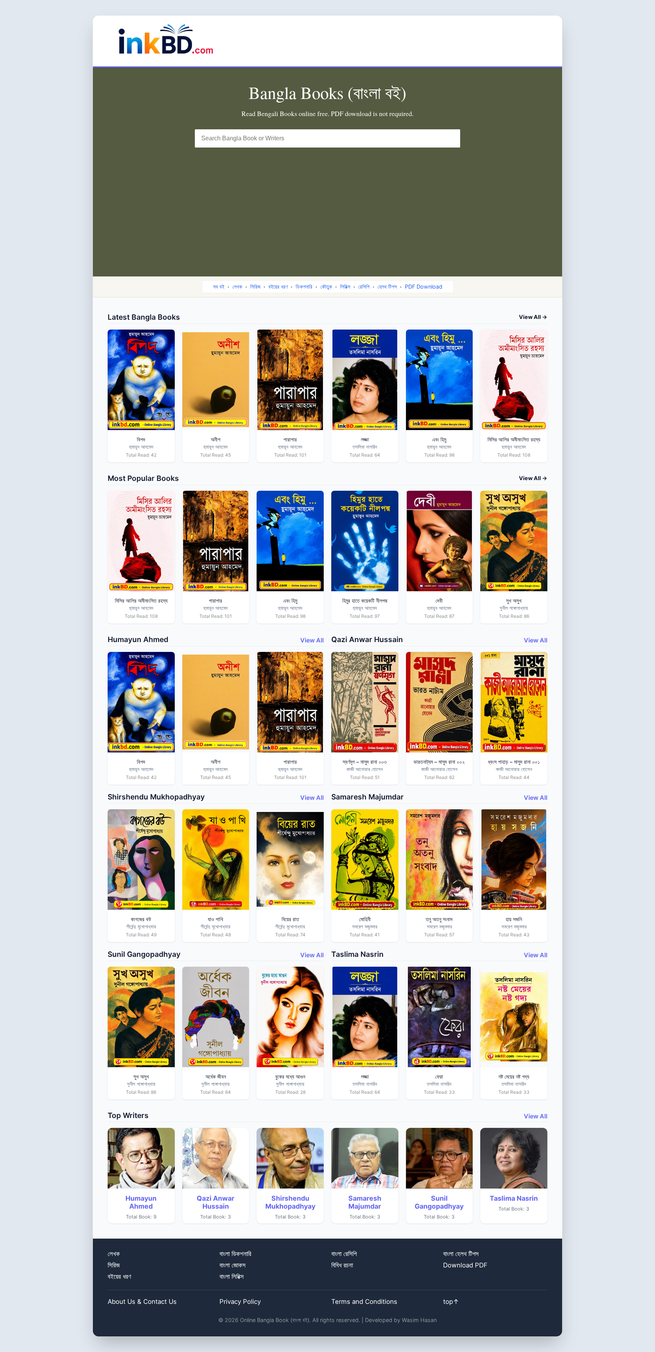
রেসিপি (364, 286)
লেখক (237, 286)
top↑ (451, 1301)
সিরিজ (255, 286)
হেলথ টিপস (387, 286)
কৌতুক (326, 286)
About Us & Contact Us (142, 1301)
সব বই (218, 286)
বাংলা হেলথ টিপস (461, 1254)
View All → (533, 317)
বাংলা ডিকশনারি (235, 1254)
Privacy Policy (240, 1301)
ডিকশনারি (304, 286)
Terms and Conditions (364, 1301)
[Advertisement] (327, 204)
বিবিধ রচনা (342, 1265)
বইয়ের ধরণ (278, 286)
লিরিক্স (345, 286)
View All (312, 640)
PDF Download (423, 286)
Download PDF (465, 1265)
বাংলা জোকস (232, 1265)
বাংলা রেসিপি (344, 1254)
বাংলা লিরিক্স (231, 1276)
